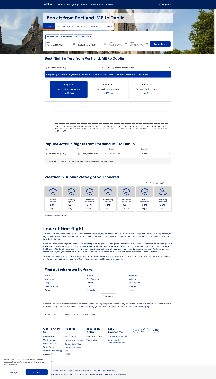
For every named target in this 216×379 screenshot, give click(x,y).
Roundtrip (51, 37)
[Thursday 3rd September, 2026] (71, 123)
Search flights (160, 44)
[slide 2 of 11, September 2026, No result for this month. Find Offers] (108, 89)
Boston (90, 275)
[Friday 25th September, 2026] (151, 123)
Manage (13, 372)
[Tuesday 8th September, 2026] (89, 123)
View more (108, 296)
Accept (36, 372)
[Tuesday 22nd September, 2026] (140, 123)
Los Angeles (134, 283)
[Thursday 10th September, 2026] (96, 123)
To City (55, 370)
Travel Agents (49, 347)
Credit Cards (49, 336)
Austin (132, 290)
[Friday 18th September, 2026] (126, 123)
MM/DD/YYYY (115, 45)
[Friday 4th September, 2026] (74, 123)
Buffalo (90, 286)
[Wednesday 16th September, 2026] (118, 123)
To (79, 42)
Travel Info (97, 4)
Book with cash (82, 37)
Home (47, 314)
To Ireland (67, 314)
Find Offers (69, 93)
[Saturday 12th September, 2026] (104, 123)
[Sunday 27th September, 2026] (159, 123)
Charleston (134, 286)
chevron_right (169, 89)
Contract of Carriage (74, 340)
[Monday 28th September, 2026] (162, 123)
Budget (111, 149)
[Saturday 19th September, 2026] (129, 123)
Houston (133, 275)
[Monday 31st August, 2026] (60, 123)
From (48, 42)
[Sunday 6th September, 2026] (82, 123)
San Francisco (93, 279)
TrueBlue (109, 4)
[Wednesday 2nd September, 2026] (67, 123)
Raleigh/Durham (52, 286)
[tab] (49, 26)
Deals (56, 314)
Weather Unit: (148, 183)
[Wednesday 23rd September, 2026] (144, 123)
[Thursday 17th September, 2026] (122, 123)
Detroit (90, 283)
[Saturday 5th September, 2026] (78, 123)
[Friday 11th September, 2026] (100, 123)
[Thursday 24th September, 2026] (147, 123)
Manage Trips (73, 4)
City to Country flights (83, 370)
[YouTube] (156, 330)
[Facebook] (136, 330)
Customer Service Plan (73, 348)
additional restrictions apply (136, 306)
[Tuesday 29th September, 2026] (166, 123)
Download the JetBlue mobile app (116, 341)
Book (62, 4)
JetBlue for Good (94, 336)
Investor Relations (52, 351)
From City (96, 370)
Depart (111, 42)
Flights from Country (109, 370)
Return (132, 42)
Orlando (132, 279)
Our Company (49, 340)
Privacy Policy (11, 364)
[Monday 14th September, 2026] (111, 123)
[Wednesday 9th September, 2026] (93, 123)
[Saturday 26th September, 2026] (155, 123)
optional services (112, 306)
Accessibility (70, 337)
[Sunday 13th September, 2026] (107, 123)
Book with (144, 149)
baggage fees (95, 306)
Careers (48, 354)
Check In (85, 4)
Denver (48, 290)
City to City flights (66, 370)
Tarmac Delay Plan (73, 344)
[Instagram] (142, 330)
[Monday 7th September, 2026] (85, 123)
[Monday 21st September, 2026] (137, 123)
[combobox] (59, 45)
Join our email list (117, 336)
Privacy (68, 354)
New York (49, 275)
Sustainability (92, 340)
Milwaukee (49, 279)
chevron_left (46, 89)
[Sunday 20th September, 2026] (133, 123)
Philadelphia (92, 290)
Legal (67, 333)
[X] (149, 330)
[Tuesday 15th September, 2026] (115, 123)
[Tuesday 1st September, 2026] (63, 123)
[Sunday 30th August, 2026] (56, 123)
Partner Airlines (50, 343)
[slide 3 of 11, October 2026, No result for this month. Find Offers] (147, 89)
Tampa (48, 283)
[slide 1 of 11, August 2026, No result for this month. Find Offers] (69, 89)
